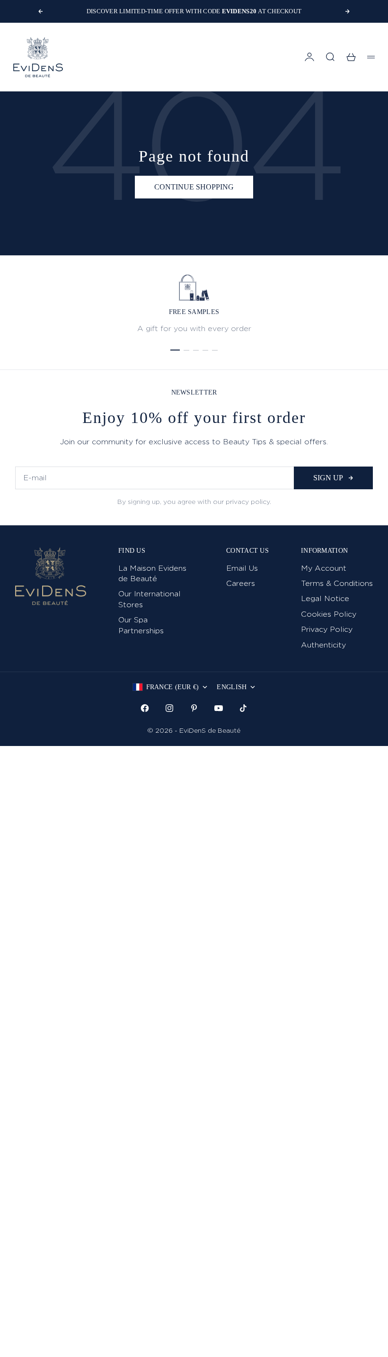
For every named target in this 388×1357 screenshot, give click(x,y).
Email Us (242, 568)
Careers (240, 583)
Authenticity (323, 645)
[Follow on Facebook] (145, 708)
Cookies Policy (328, 614)
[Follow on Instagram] (169, 708)
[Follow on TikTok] (243, 708)
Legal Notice (325, 598)
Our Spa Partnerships (141, 625)
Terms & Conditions (337, 583)
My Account (323, 568)
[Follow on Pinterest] (194, 708)
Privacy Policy (327, 629)
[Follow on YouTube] (218, 708)
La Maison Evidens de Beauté (152, 573)
